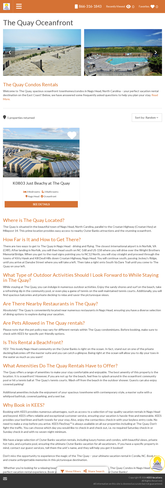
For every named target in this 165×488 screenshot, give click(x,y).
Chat (157, 463)
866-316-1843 (89, 6)
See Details (41, 204)
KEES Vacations (154, 477)
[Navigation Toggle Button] (19, 6)
